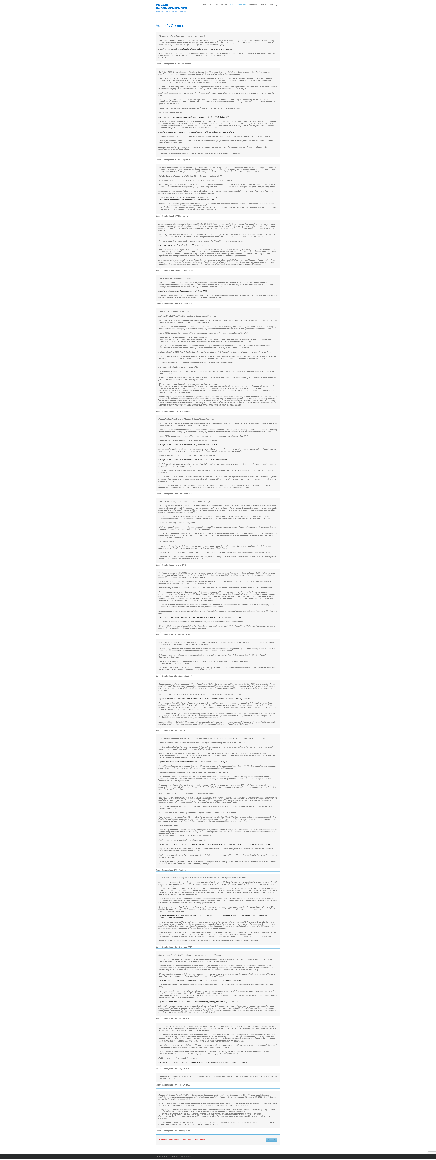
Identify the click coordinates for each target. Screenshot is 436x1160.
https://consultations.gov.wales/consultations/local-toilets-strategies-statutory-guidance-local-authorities (199, 617)
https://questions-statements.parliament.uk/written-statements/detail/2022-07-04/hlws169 (193, 117)
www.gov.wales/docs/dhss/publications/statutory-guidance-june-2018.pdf (187, 445)
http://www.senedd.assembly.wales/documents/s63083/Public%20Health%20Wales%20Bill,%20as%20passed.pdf (204, 699)
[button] (277, 4)
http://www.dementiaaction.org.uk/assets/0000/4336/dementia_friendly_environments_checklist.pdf (198, 1002)
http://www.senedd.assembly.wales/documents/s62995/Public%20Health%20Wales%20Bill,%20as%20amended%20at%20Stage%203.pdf (214, 844)
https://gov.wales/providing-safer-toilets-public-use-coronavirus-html (185, 245)
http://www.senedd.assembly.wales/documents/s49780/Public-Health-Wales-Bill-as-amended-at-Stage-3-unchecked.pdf (206, 1062)
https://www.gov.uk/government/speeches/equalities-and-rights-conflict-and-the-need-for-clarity (196, 132)
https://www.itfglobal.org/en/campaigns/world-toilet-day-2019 (182, 291)
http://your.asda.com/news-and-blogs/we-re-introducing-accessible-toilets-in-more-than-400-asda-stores (199, 980)
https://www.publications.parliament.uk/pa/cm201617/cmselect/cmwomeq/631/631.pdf (192, 762)
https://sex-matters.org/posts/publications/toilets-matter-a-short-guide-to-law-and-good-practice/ (196, 49)
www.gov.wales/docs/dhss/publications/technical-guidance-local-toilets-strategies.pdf (192, 460)
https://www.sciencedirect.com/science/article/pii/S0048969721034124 (186, 199)
